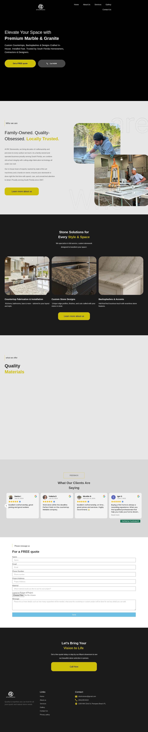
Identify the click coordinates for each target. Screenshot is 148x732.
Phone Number (18, 571)
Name (14, 557)
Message (15, 599)
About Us (86, 5)
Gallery (108, 5)
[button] (6, 505)
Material (15, 586)
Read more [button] (115, 515)
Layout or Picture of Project (22, 593)
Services (98, 5)
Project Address (18, 578)
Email (14, 564)
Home (76, 5)
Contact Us (107, 10)
